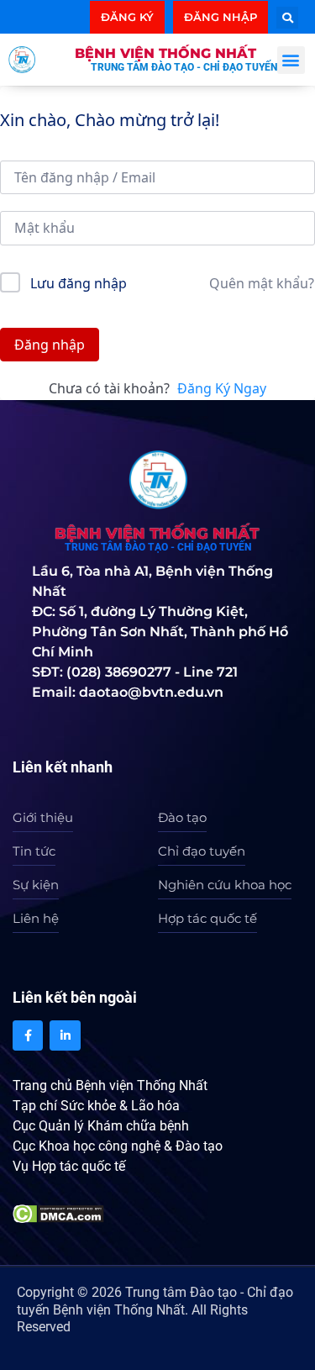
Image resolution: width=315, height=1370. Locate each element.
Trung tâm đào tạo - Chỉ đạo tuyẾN (184, 67)
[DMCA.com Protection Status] (58, 1212)
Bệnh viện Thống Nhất (165, 53)
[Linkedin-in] (65, 1035)
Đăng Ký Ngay (221, 388)
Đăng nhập (49, 344)
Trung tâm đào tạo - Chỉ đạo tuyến (158, 547)
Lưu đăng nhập (78, 283)
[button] (287, 18)
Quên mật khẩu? (261, 283)
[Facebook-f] (28, 1035)
